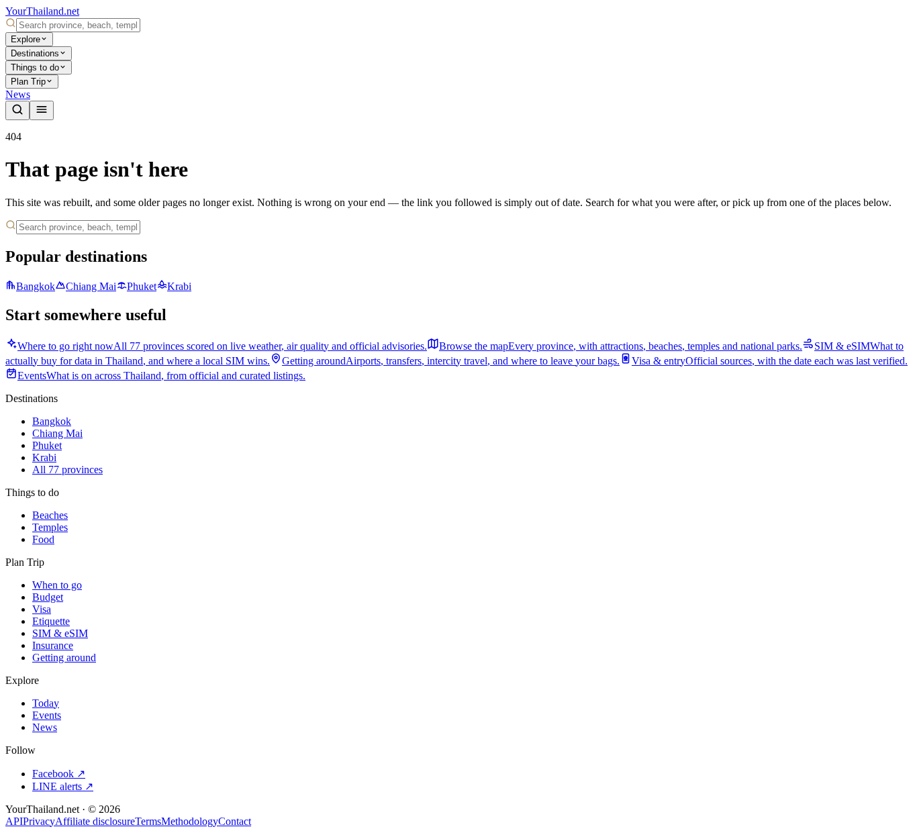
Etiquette (51, 621)
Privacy (39, 821)
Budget (47, 597)
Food (43, 539)
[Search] (17, 110)
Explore (25, 39)
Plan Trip (28, 82)
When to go (57, 585)
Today (45, 703)
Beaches (50, 515)
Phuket (141, 286)
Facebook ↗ (58, 773)
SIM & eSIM (60, 633)
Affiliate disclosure (95, 821)
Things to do (35, 67)
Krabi (179, 286)
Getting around (64, 657)
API (14, 821)
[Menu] (42, 110)
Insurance (52, 645)
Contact (234, 821)
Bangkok (35, 286)
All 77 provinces (67, 469)
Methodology (189, 821)
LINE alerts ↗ (62, 786)
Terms (148, 821)
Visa (41, 609)
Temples (50, 527)
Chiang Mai (91, 286)
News (17, 94)
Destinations (35, 53)
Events (46, 715)
